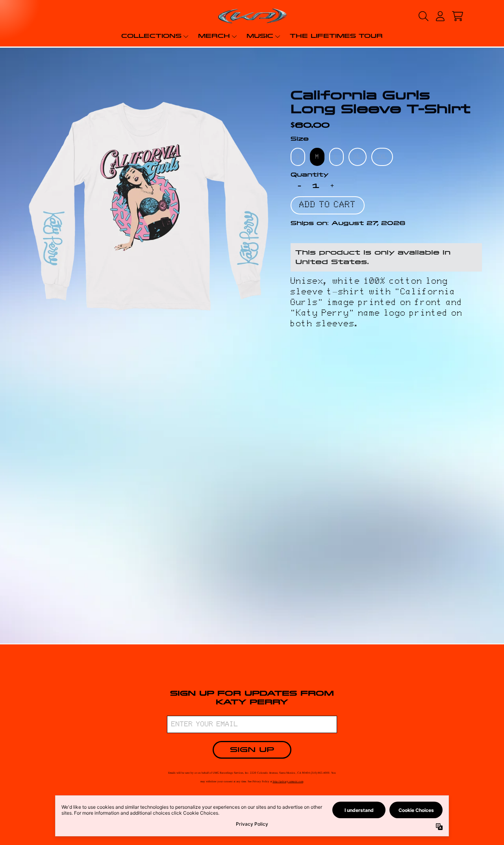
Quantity (310, 174)
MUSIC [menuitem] (259, 36)
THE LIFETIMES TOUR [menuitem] (336, 36)
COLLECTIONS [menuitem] (151, 36)
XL (357, 157)
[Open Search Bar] (422, 16)
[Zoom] (148, 205)
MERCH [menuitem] (214, 36)
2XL (382, 157)
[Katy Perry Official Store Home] (251, 16)
